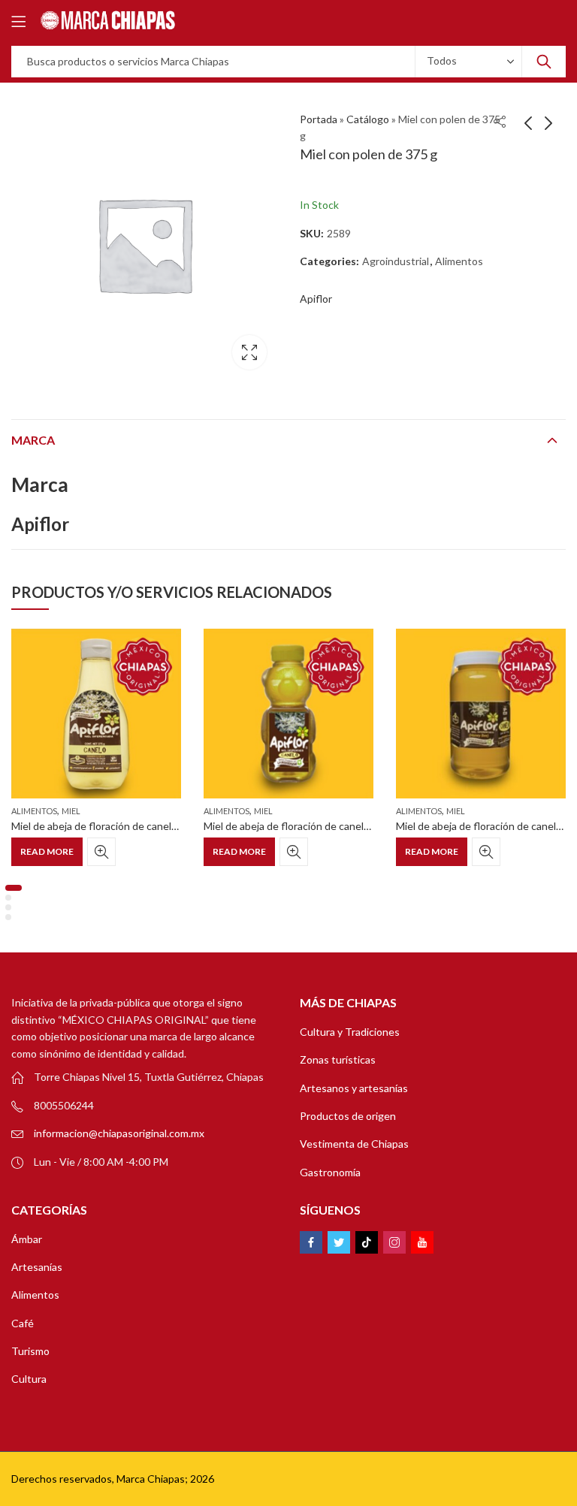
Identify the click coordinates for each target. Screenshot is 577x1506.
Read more (47, 851)
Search (544, 61)
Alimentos (459, 261)
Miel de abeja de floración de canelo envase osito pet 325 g (341, 825)
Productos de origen (348, 1115)
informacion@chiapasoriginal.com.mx (119, 1133)
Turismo (30, 1351)
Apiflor (316, 298)
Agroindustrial (395, 261)
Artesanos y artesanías (354, 1088)
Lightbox (249, 352)
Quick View (101, 852)
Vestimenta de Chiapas (354, 1143)
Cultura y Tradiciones (350, 1031)
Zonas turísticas (338, 1059)
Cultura (29, 1378)
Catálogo (367, 119)
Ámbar (26, 1239)
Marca (33, 440)
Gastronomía (330, 1172)
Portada (318, 119)
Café (22, 1323)
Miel (71, 811)
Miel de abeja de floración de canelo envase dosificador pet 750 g (163, 825)
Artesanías (36, 1266)
